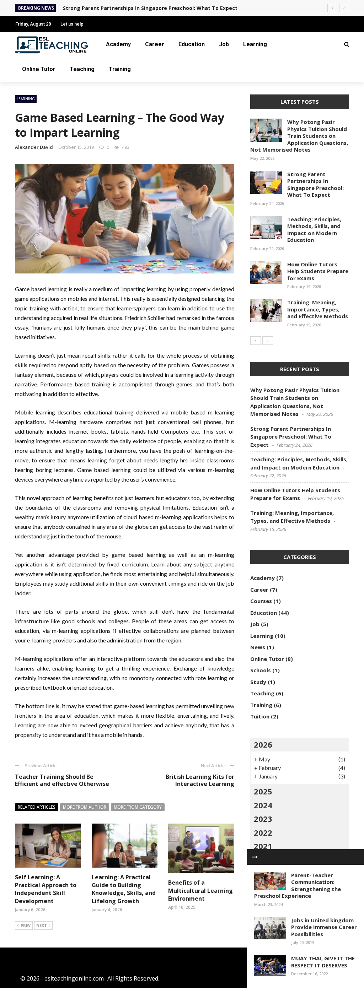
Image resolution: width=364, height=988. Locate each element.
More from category (138, 807)
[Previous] (255, 340)
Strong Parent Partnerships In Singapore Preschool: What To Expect (315, 184)
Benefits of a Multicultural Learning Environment (200, 890)
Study (258, 681)
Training (120, 69)
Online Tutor (38, 69)
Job (224, 44)
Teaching (82, 69)
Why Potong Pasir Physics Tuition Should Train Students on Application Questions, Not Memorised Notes (299, 135)
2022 (263, 832)
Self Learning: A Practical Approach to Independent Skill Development (45, 889)
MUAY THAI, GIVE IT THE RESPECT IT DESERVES (323, 962)
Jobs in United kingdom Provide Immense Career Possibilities (324, 927)
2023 (263, 818)
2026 (263, 744)
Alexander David (34, 147)
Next (41, 925)
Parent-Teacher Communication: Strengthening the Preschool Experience (297, 886)
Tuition (259, 716)
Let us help (72, 24)
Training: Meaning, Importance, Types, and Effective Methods (317, 309)
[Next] (267, 340)
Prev (26, 925)
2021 (263, 846)
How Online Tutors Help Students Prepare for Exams (317, 271)
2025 (263, 791)
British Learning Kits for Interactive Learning (200, 780)
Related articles (36, 807)
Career (154, 44)
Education (191, 44)
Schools (260, 670)
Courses (261, 600)
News (257, 647)
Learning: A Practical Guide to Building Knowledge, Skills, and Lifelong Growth (124, 889)
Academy (118, 44)
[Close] (255, 857)
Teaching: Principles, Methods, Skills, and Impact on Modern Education (314, 230)
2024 (263, 805)
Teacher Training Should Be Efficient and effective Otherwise (62, 780)
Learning (255, 44)
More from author (84, 807)
